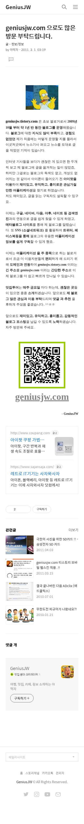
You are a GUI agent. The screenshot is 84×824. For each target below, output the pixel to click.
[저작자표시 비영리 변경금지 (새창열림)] (57, 509)
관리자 (60, 773)
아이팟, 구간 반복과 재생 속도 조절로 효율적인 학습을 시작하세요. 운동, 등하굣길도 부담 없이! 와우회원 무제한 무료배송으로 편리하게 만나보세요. (28, 448)
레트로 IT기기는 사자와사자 (35, 473)
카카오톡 (47, 773)
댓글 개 (11, 645)
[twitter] (26, 795)
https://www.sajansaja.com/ (32, 467)
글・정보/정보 (15, 44)
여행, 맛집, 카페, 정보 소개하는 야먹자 (32, 686)
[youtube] (47, 795)
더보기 (73, 529)
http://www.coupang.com (30, 433)
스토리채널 (32, 773)
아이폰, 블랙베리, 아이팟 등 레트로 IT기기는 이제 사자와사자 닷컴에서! (41, 482)
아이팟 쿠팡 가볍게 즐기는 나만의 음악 (27, 440)
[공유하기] (20, 509)
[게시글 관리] (26, 509)
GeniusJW (18, 7)
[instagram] (36, 795)
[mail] (58, 795)
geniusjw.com (42, 396)
